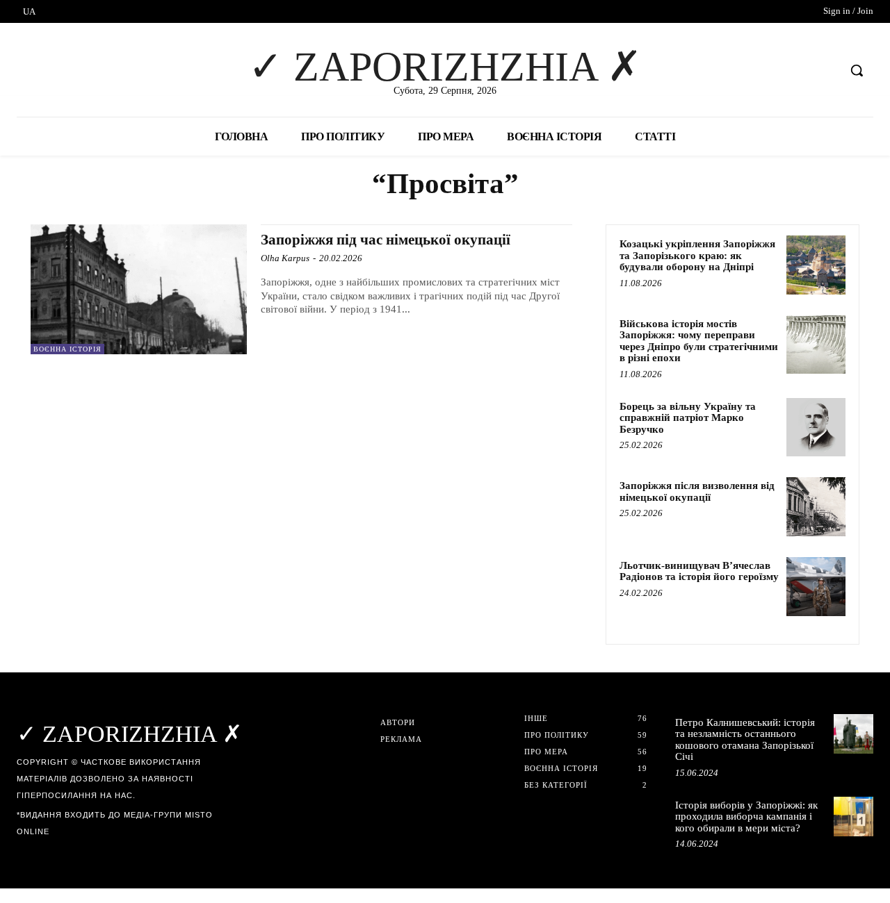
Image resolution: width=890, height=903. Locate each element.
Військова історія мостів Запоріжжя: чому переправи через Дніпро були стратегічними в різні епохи (699, 341)
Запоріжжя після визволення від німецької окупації (697, 491)
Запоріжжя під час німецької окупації (385, 239)
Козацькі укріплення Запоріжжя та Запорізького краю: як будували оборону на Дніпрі (697, 255)
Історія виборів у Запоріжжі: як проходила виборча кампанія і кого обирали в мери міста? (746, 817)
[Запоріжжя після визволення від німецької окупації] (816, 506)
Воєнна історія (67, 349)
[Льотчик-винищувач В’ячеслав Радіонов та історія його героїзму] (816, 586)
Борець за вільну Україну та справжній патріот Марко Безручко (688, 418)
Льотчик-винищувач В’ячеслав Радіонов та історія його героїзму (699, 571)
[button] (856, 70)
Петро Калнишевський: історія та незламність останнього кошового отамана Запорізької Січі (745, 740)
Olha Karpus (285, 258)
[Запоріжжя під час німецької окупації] (139, 289)
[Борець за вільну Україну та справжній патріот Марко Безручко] (816, 427)
